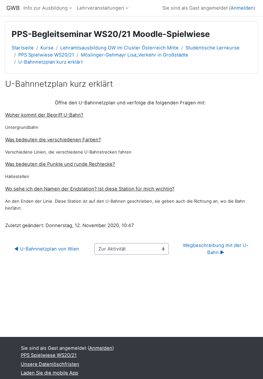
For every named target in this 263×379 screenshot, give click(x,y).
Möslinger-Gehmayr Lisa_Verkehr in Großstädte (134, 55)
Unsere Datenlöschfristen (50, 364)
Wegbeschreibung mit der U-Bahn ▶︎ (216, 248)
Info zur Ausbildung (45, 8)
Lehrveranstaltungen (100, 8)
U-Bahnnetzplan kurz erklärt (50, 62)
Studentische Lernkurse (212, 48)
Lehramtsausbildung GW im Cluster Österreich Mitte (119, 48)
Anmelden (242, 8)
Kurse (47, 48)
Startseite (23, 48)
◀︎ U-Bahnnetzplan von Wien (46, 249)
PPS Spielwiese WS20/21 (46, 55)
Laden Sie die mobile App (49, 373)
